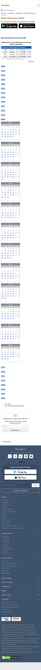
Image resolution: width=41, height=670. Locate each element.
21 (5, 134)
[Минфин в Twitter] (20, 456)
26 (8, 156)
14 (5, 132)
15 (8, 132)
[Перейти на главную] (6, 5)
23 (10, 134)
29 (8, 136)
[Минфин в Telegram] (15, 456)
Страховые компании (7, 611)
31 (13, 136)
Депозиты (4, 516)
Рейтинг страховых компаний (10, 607)
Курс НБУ (4, 507)
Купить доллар (6, 568)
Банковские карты (6, 509)
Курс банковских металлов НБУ (14, 405)
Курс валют (5, 500)
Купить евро (5, 570)
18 (5, 154)
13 (2, 132)
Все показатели (9, 10)
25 (5, 156)
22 (8, 134)
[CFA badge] (26, 619)
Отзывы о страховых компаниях (10, 604)
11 (16, 129)
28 (5, 136)
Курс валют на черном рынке (9, 566)
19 (8, 154)
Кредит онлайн (6, 523)
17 (13, 132)
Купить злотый (5, 573)
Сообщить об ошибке (20, 490)
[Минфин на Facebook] (10, 456)
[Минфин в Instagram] (26, 456)
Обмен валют (5, 561)
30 (10, 136)
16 (10, 132)
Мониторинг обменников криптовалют (12, 528)
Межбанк (4, 514)
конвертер (31, 61)
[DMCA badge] (20, 658)
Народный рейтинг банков (9, 525)
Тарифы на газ (5, 518)
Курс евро (4, 504)
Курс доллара (5, 502)
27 (2, 136)
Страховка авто (6, 609)
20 (2, 134)
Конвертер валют (6, 521)
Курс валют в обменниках (9, 563)
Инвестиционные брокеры (9, 511)
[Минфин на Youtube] (31, 456)
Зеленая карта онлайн (8, 602)
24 (13, 134)
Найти (36, 485)
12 (8, 152)
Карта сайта (6, 441)
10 (13, 129)
